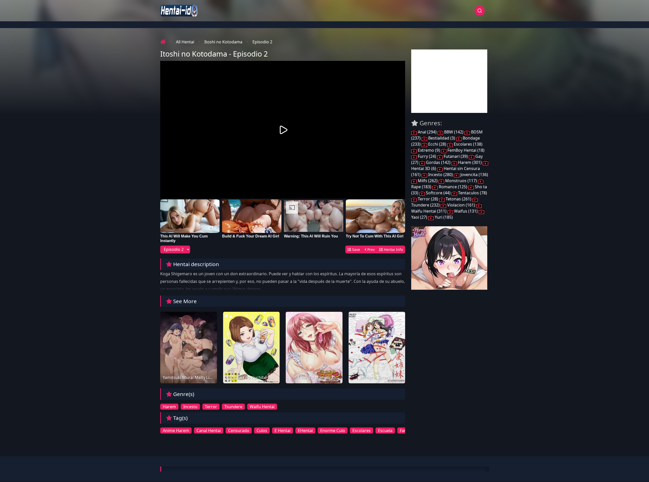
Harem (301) (470, 162)
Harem (169, 406)
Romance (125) (453, 187)
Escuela (385, 430)
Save (355, 249)
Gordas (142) (438, 162)
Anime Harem (176, 430)
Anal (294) (427, 132)
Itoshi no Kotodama (223, 42)
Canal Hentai (208, 430)
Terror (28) (428, 199)
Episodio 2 (262, 42)
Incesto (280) (440, 174)
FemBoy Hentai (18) (465, 150)
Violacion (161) (461, 205)
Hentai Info (393, 249)
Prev (370, 249)
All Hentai (185, 42)
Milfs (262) (428, 180)
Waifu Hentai (262, 406)
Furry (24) (427, 156)
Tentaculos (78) (472, 193)
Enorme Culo (332, 430)
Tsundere (233, 406)
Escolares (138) (467, 144)
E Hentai (283, 430)
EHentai (305, 430)
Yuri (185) (443, 217)
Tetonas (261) (458, 199)
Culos (262, 430)
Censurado (238, 430)
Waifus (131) (466, 211)
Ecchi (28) (437, 144)
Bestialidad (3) (441, 138)
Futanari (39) (456, 156)
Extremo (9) (429, 150)
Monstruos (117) (461, 180)
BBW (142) (453, 132)
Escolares (361, 430)
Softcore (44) (438, 193)
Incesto (190, 406)
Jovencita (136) (473, 174)
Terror (211, 406)
